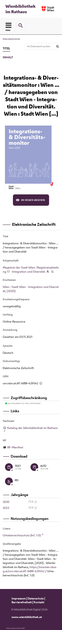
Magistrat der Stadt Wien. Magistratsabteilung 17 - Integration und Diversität (31, 269)
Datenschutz (36, 598)
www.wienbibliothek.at (27, 617)
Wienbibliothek (11, 38)
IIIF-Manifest (15, 447)
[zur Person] (48, 272)
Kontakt (39, 602)
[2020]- (11, 291)
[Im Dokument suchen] (57, 46)
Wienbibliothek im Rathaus (20, 8)
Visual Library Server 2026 (15, 628)
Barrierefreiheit (22, 602)
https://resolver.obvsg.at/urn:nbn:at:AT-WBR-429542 (29, 569)
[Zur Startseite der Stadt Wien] (48, 9)
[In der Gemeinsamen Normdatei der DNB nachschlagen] (52, 272)
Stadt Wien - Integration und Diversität (31, 289)
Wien (6, 287)
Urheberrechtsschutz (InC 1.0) (22, 535)
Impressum (19, 598)
